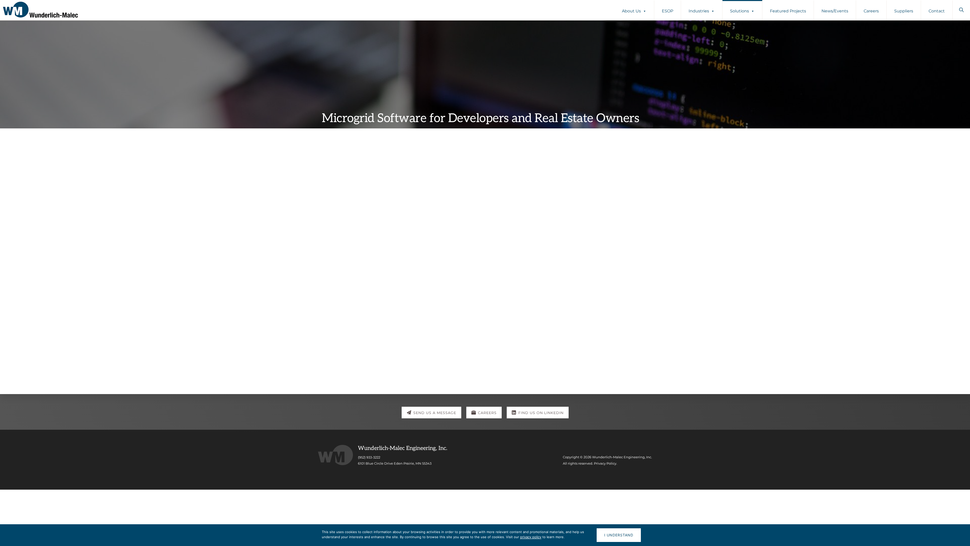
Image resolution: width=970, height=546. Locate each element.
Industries (699, 11)
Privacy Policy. (605, 463)
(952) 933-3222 (369, 457)
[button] (961, 10)
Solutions (739, 11)
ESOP (667, 11)
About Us (631, 11)
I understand (618, 535)
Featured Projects (788, 11)
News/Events (834, 11)
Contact (937, 11)
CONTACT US (485, 357)
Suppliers (903, 11)
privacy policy (530, 537)
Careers (871, 11)
